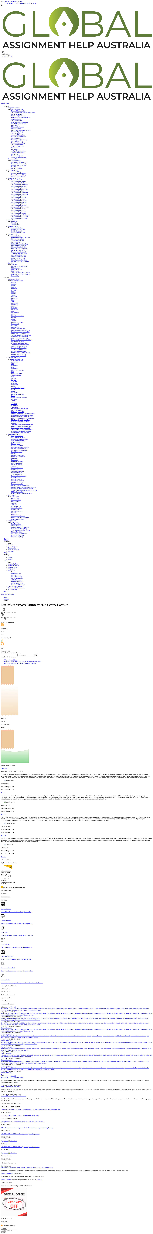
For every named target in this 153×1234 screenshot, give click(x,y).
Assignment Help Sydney (18, 181)
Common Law (15, 514)
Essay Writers (15, 271)
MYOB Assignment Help (18, 124)
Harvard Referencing (17, 578)
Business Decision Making (18, 476)
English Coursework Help (18, 173)
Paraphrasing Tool (13, 564)
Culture (13, 295)
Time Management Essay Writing (20, 530)
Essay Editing (15, 276)
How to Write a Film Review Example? (12, 1008)
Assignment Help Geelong (18, 196)
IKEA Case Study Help (18, 250)
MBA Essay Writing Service (19, 533)
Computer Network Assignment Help (21, 416)
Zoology (13, 320)
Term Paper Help (16, 133)
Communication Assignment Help (20, 352)
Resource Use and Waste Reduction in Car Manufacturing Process (22, 661)
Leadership (14, 460)
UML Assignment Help (17, 412)
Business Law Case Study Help (20, 261)
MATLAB (14, 392)
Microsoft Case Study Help (19, 247)
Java (12, 367)
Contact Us (15, 1115)
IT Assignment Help (17, 360)
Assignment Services (13, 107)
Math (12, 300)
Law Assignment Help (17, 519)
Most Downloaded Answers (8, 657)
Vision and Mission (13, 549)
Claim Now (4, 768)
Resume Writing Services (18, 111)
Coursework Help (13, 170)
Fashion (13, 293)
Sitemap (50, 1128)
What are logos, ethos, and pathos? (10, 1055)
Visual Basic (14, 407)
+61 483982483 (9, 3)
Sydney (3, 1121)
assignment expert (16, 119)
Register (3, 103)
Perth (36, 1121)
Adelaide (19, 1121)
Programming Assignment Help (20, 421)
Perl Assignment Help (17, 341)
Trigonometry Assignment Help (20, 344)
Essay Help (11, 263)
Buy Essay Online (16, 269)
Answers (10, 559)
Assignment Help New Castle (19, 216)
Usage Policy (44, 1128)
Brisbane (7, 1121)
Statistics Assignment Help (18, 349)
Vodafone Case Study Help (19, 253)
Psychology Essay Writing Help (20, 527)
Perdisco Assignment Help (18, 136)
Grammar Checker (13, 567)
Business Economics (17, 484)
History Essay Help (16, 532)
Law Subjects (11, 495)
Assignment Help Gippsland (19, 200)
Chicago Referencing (17, 581)
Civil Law (14, 503)
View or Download (6, 1028)
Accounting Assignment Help (19, 439)
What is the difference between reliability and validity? (16, 1061)
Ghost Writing (15, 149)
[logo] (76, 50)
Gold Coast (31, 1121)
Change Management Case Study (20, 237)
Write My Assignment (17, 146)
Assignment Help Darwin (18, 197)
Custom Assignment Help (18, 354)
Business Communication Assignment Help (23, 487)
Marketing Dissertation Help (19, 162)
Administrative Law (16, 511)
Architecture (14, 303)
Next (2, 1074)
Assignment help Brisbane (18, 183)
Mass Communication (17, 316)
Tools (5, 561)
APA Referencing (16, 575)
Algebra (13, 306)
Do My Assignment (16, 114)
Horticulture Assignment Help (19, 336)
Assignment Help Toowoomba (20, 207)
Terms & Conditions (26, 1128)
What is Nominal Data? (10, 660)
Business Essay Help (17, 536)
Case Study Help (12, 234)
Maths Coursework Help (18, 176)
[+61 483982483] (1, 3)
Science (13, 287)
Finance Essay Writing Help (19, 528)
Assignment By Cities (14, 178)
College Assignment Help (18, 151)
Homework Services (13, 226)
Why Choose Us (12, 546)
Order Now (11, 594)
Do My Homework (16, 231)
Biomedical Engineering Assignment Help (23, 413)
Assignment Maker (16, 138)
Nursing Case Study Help (18, 256)
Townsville (41, 1121)
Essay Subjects (12, 520)
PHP (12, 376)
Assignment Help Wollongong (19, 194)
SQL (12, 372)
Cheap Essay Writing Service (19, 266)
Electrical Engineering (17, 370)
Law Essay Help (16, 524)
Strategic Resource (16, 479)
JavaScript (14, 383)
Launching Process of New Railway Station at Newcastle (20, 663)
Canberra (25, 1121)
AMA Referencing (16, 580)
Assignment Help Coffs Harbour (20, 215)
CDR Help (14, 125)
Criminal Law (15, 498)
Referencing (11, 570)
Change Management (17, 461)
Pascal (13, 396)
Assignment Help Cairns (18, 199)
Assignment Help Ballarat (18, 213)
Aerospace (14, 399)
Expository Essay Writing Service (20, 274)
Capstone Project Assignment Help (21, 117)
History (13, 285)
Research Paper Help (17, 132)
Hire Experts (31, 1115)
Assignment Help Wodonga (19, 204)
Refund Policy (5, 1128)
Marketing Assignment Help (19, 450)
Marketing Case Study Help (19, 260)
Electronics (14, 368)
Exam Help (14, 154)
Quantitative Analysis (17, 322)
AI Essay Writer (12, 589)
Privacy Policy (36, 1128)
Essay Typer (11, 569)
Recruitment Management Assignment (22, 488)
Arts (12, 311)
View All (13, 1007)
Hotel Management (16, 463)
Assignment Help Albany (18, 208)
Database (13, 423)
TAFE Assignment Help (18, 152)
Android (13, 378)
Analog (13, 400)
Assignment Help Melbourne (19, 184)
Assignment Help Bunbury (18, 205)
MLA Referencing (16, 577)
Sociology (14, 296)
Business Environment (17, 455)
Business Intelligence (17, 482)
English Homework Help (18, 229)
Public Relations (15, 477)
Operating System (16, 375)
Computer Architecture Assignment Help (22, 418)
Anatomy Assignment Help (19, 346)
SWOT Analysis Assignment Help (21, 130)
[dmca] (6, 1173)
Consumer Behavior (17, 468)
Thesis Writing (15, 224)
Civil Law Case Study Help (19, 245)
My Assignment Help (17, 141)
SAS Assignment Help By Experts (21, 431)
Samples (10, 557)
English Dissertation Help (18, 165)
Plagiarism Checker (13, 565)
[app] (4, 1153)
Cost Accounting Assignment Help (21, 335)
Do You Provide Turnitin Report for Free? (12, 1042)
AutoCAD (14, 404)
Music (13, 319)
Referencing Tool (16, 573)
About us (10, 544)
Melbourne (14, 1121)
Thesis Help (11, 220)
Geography (14, 298)
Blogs (6, 553)
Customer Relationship (17, 471)
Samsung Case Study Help (18, 252)
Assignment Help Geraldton (19, 218)
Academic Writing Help (18, 135)
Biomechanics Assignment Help (20, 333)
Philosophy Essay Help (17, 535)
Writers (6, 540)
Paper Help (14, 148)
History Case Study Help (18, 258)
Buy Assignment (16, 128)
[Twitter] (4, 1138)
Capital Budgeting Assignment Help (21, 493)
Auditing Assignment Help (18, 356)
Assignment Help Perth (17, 191)
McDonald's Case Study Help (19, 244)
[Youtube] (7, 1138)
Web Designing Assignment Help (20, 420)
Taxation (13, 466)
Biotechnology (15, 327)
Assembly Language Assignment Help (22, 429)
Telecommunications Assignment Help (22, 424)
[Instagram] (2, 1138)
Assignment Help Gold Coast (19, 189)
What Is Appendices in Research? (10, 1013)
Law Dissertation (16, 167)
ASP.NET (14, 381)
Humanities (14, 309)
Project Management (17, 442)
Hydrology (14, 325)
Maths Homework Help (18, 232)
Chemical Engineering (17, 394)
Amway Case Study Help (18, 255)
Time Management (16, 474)
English (13, 282)
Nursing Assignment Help (18, 351)
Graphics (13, 380)
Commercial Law (16, 500)
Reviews (6, 591)
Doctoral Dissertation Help (18, 164)
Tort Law (14, 504)
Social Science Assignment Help (20, 332)
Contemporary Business (18, 516)
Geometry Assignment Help (19, 348)
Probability (14, 308)
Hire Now (3, 793)
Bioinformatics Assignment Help (20, 330)
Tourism (13, 284)
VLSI (13, 402)
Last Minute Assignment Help (19, 122)
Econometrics (15, 312)
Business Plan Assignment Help (20, 485)
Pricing (6, 538)
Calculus (13, 317)
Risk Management (16, 464)
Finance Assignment (17, 445)
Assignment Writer (16, 120)
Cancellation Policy (14, 1128)
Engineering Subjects (14, 357)
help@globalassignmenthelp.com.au (25, 3)
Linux (13, 391)
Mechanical (14, 362)
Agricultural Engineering (18, 388)
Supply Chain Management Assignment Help (24, 490)
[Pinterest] (9, 1138)
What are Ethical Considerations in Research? (13, 1018)
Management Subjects (14, 434)
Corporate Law (15, 501)
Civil (12, 364)
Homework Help (39, 1109)
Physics (13, 290)
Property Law (15, 509)
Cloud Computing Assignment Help (21, 426)
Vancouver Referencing (18, 585)
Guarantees (11, 551)
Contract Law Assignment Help (20, 517)
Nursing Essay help (16, 525)
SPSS (13, 301)
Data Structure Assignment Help (20, 432)
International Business (17, 480)
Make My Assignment (17, 127)
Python (13, 389)
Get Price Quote (5, 897)
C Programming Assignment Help (20, 428)
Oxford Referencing (17, 583)
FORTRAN (14, 405)
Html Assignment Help (17, 410)
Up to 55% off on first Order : (11, 1)
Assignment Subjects (13, 279)
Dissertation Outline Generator (16, 588)
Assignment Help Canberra (19, 188)
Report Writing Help (17, 156)
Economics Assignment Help (19, 448)
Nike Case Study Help (17, 239)
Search (3, 54)
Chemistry (14, 288)
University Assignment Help (19, 140)
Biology (13, 292)
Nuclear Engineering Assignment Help (22, 415)
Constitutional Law (16, 508)
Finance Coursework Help (18, 175)
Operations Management (18, 456)
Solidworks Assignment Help (19, 408)
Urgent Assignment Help (18, 115)
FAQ (19, 1115)
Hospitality (14, 458)
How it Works (12, 548)
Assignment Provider (17, 144)
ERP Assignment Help (17, 492)
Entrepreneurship (16, 469)
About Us (3, 1115)
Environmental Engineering (19, 397)
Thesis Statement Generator (15, 586)
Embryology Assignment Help (19, 338)
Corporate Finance (16, 472)
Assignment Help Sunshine (19, 202)
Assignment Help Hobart (18, 210)
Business (13, 453)
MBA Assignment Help (18, 437)
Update (3, 1232)
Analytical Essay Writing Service (20, 272)
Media (13, 314)
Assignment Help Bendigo (18, 212)
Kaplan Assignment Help (18, 328)
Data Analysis (15, 324)
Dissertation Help (13, 159)
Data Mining (14, 384)
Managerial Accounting (17, 440)
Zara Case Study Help (17, 240)
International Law (16, 506)
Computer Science (16, 373)
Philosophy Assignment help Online (21, 340)
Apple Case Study (16, 242)
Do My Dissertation (16, 168)
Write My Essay (15, 268)
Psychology (14, 304)
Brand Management (16, 452)
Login (7, 103)
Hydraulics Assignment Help (19, 343)
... (17, 1082)
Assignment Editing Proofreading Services (23, 112)
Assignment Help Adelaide (18, 186)
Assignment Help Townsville (19, 192)
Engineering (14, 365)
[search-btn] (35, 655)
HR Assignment (15, 444)
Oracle (13, 386)
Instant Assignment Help (18, 143)
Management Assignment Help (20, 447)
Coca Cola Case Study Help (19, 248)
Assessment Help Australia (18, 157)
